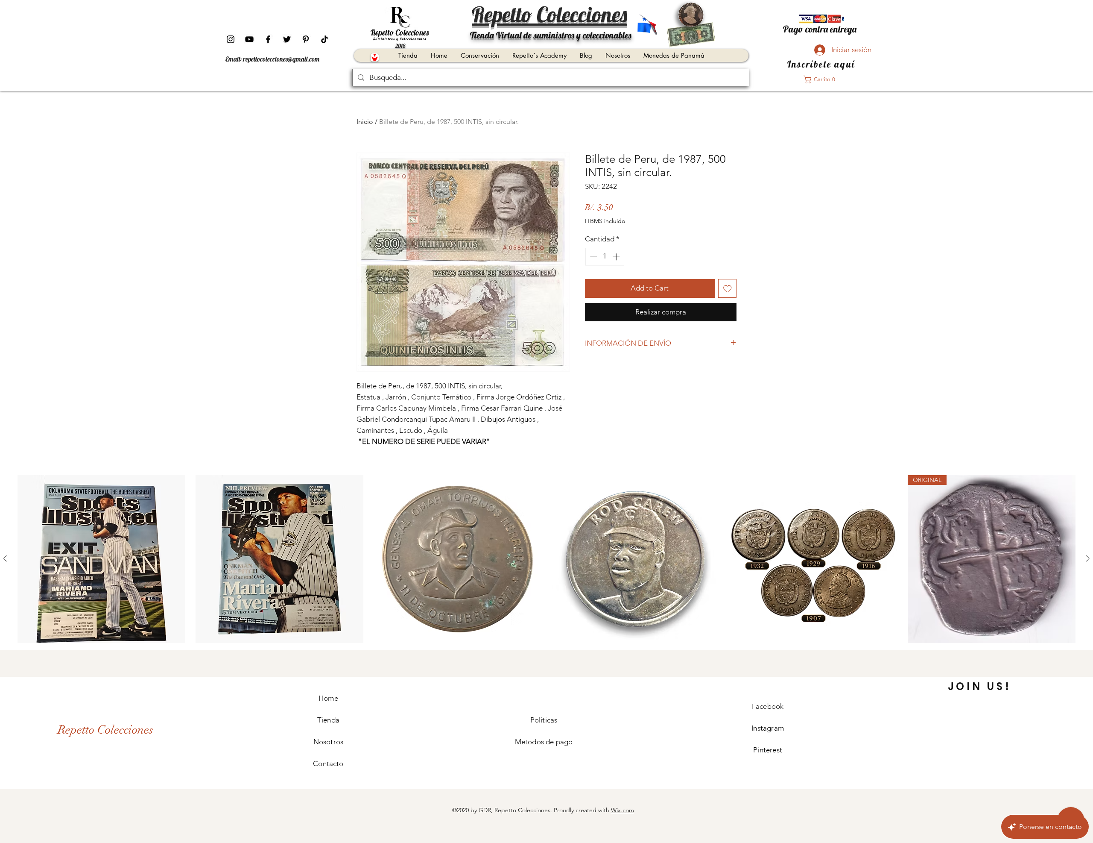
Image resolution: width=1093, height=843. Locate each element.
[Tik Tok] (324, 39)
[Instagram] (230, 39)
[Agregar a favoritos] (727, 288)
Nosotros (328, 741)
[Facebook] (268, 39)
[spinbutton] (605, 256)
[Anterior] (5, 558)
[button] (822, 79)
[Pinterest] (306, 39)
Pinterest (767, 750)
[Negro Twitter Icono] (287, 39)
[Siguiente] (1088, 558)
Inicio (365, 121)
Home (328, 698)
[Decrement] (592, 256)
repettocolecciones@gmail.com (281, 59)
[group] (546, 559)
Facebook (767, 706)
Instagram (767, 728)
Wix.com (622, 810)
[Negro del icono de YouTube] (249, 39)
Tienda (328, 720)
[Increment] (617, 256)
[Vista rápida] (101, 559)
